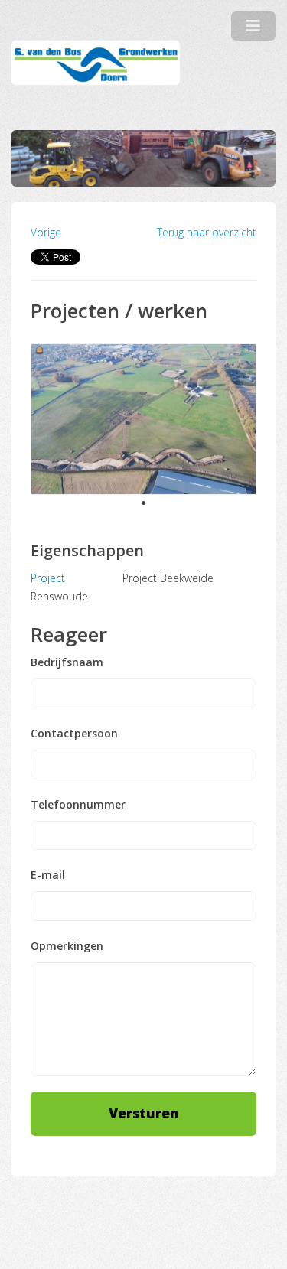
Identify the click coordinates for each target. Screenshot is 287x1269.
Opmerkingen (67, 946)
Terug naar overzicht (206, 232)
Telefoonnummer (78, 804)
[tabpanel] (143, 419)
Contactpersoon (74, 733)
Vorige (46, 232)
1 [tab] (144, 503)
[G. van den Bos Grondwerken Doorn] (95, 63)
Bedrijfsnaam (67, 662)
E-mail (48, 875)
